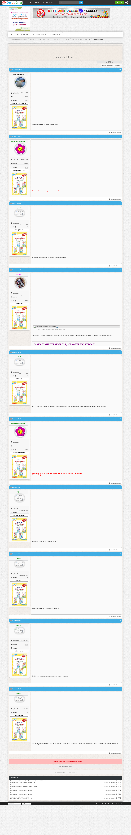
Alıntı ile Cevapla (116, 132)
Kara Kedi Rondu (65, 57)
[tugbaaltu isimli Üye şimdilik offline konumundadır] (19, 213)
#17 (120, 486)
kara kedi (12, 785)
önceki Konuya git (60, 772)
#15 (120, 351)
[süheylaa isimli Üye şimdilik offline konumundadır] (19, 630)
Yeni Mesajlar (24, 34)
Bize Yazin (98, 804)
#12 (120, 136)
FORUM (29, 3)
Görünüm (117, 65)
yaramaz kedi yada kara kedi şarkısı (19, 797)
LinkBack (104, 65)
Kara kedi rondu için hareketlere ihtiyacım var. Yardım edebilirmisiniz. (29, 781)
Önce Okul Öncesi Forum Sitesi (110, 804)
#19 (120, 620)
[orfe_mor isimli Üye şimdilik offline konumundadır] (19, 282)
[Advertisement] (70, 24)
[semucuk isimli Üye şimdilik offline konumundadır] (19, 699)
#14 (120, 269)
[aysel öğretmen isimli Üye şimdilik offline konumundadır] (19, 498)
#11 (120, 69)
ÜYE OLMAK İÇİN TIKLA (65, 766)
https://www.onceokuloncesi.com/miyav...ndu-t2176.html (50, 676)
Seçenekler (109, 65)
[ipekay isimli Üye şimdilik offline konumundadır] (19, 564)
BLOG (37, 3)
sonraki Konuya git (72, 772)
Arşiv (121, 804)
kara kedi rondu (14, 789)
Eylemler (55, 34)
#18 (120, 553)
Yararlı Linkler (40, 34)
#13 (120, 202)
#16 (120, 418)
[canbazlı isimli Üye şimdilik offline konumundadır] (19, 362)
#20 (120, 688)
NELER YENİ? (48, 3)
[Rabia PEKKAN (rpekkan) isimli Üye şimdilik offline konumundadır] (19, 148)
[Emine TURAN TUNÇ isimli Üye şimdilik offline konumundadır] (19, 81)
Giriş (120, 2)
